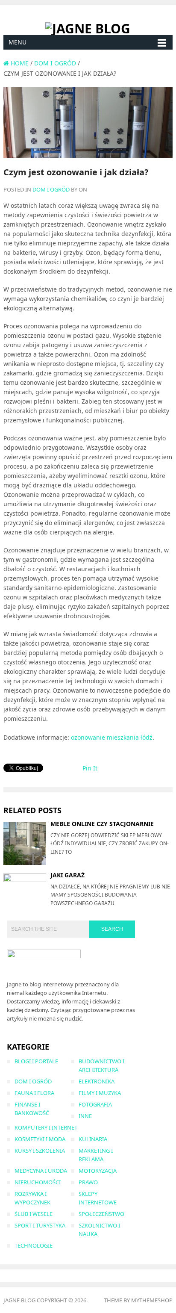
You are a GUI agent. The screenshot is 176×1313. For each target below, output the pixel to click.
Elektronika (96, 1081)
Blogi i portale (36, 1061)
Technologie (34, 1245)
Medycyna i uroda (41, 1170)
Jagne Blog (19, 1300)
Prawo (88, 1182)
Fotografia (95, 1104)
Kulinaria (93, 1139)
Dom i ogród (51, 189)
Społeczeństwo (101, 1214)
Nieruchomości (38, 1182)
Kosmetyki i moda (40, 1139)
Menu (17, 42)
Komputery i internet (46, 1127)
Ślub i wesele (34, 1214)
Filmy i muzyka (100, 1093)
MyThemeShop (152, 1300)
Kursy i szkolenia (40, 1150)
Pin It (89, 768)
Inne (85, 1116)
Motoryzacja (98, 1170)
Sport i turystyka (40, 1225)
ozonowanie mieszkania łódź (112, 737)
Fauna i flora (34, 1093)
